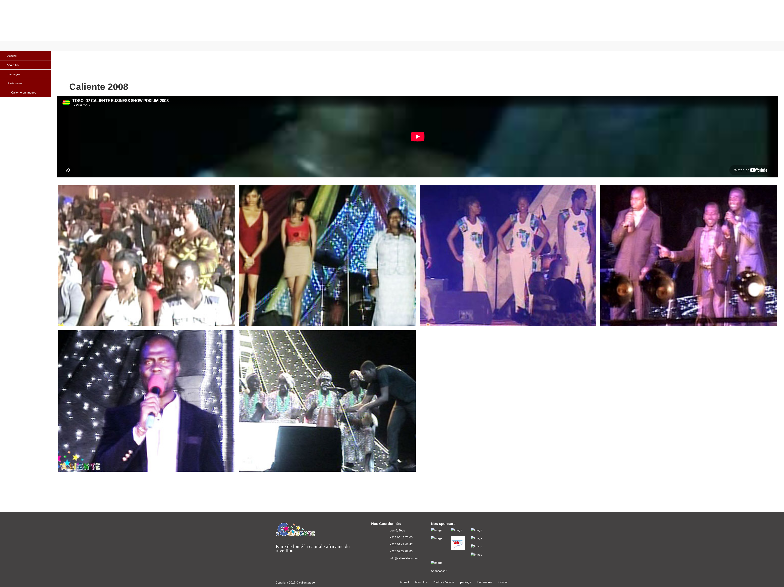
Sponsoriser (439, 571)
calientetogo (307, 582)
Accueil (12, 55)
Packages (13, 74)
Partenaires (14, 83)
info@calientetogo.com (404, 558)
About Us (13, 65)
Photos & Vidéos (443, 582)
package (465, 582)
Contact (503, 582)
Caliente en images (23, 92)
